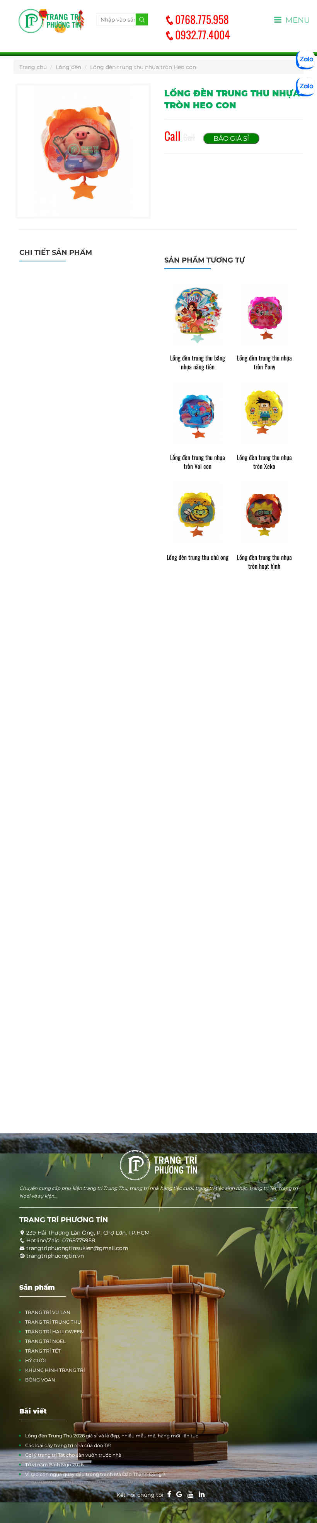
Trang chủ (33, 67)
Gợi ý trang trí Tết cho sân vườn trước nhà (73, 1455)
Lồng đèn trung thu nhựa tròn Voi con (197, 462)
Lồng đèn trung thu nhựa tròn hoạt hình (264, 562)
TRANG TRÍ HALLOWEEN (54, 1331)
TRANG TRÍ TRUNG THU (53, 1322)
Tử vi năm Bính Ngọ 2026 (54, 1464)
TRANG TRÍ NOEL (45, 1341)
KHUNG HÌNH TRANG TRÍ (55, 1370)
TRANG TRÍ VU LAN (47, 1312)
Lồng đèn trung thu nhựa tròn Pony (264, 362)
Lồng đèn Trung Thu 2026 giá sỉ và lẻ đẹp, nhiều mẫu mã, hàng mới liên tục (111, 1436)
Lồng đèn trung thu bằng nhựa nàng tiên (197, 362)
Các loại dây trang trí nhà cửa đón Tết (68, 1445)
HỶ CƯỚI (35, 1360)
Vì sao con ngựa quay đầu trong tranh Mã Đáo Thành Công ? (95, 1474)
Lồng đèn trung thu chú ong (197, 557)
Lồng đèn (68, 67)
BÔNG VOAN (40, 1380)
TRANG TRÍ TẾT (43, 1351)
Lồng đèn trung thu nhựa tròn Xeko (264, 462)
